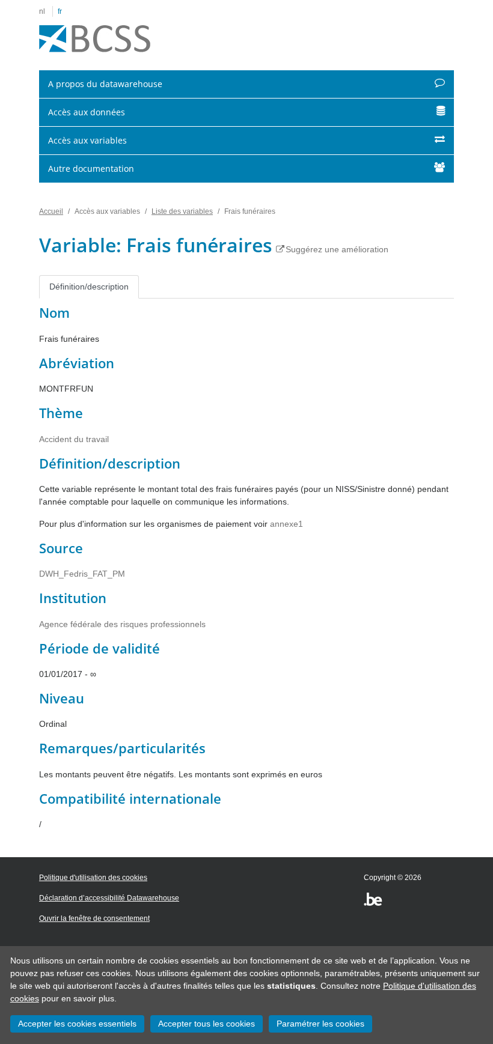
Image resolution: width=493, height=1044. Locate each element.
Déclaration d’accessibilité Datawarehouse (109, 898)
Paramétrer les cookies (320, 1023)
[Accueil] (94, 39)
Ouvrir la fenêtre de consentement (94, 918)
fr (60, 11)
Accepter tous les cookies (206, 1023)
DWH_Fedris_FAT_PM (82, 573)
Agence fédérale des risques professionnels (122, 624)
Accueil (51, 211)
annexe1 (286, 524)
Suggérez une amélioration (337, 249)
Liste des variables (182, 211)
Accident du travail (74, 439)
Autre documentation (91, 168)
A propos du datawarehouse (105, 84)
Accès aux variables (87, 140)
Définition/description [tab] (89, 286)
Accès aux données (86, 112)
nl (42, 11)
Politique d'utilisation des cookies (93, 877)
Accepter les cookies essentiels (77, 1023)
